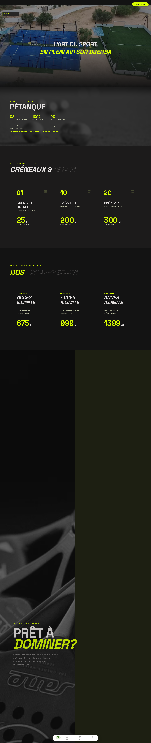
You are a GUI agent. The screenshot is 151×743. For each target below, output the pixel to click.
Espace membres (141, 4)
